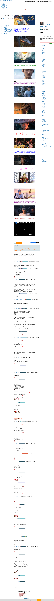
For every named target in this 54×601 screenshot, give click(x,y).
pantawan (43, 70)
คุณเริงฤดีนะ (20, 250)
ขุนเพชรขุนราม (44, 71)
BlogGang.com (44, 162)
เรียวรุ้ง (43, 84)
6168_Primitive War (4, 33)
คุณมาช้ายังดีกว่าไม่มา (33, 249)
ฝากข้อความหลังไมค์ (44, 26)
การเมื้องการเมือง (4, 3)
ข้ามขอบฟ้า (43, 64)
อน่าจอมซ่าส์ (43, 112)
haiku (42, 78)
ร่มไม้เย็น (43, 48)
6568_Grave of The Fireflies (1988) (7, 30)
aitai (42, 61)
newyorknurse (43, 83)
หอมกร (16, 581)
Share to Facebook (33, 242)
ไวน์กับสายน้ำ (17, 308)
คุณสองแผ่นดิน (16, 249)
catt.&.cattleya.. (44, 52)
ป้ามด (42, 159)
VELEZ (43, 117)
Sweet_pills (17, 372)
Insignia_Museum (44, 116)
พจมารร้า (43, 53)
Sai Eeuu (43, 93)
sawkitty (43, 115)
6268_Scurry (4, 32)
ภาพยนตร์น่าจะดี (4, 5)
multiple (43, 137)
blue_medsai (43, 114)
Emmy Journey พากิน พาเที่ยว (19, 299)
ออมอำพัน (43, 85)
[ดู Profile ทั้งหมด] (48, 24)
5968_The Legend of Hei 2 (5, 34)
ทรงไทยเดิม (43, 97)
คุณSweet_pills (25, 249)
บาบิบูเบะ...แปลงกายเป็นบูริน (45, 98)
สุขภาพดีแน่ (3, 6)
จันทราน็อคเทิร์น (18, 261)
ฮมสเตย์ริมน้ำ (18, 349)
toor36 (18, 357)
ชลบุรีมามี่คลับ (43, 76)
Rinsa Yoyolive (44, 73)
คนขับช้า (43, 66)
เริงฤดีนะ (17, 421)
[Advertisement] (46, 153)
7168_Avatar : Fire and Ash (5, 26)
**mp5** (43, 82)
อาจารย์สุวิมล (17, 293)
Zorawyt (43, 134)
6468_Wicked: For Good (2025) (6, 31)
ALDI (42, 105)
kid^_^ (42, 135)
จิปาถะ (3, 8)
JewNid (43, 67)
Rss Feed (42, 27)
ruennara (43, 101)
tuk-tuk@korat (17, 337)
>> (12, 15)
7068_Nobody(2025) (5, 27)
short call (43, 131)
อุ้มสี (42, 49)
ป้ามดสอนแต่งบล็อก (44, 161)
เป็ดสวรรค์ (43, 100)
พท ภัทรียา (43, 58)
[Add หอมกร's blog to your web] (47, 146)
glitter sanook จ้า (44, 160)
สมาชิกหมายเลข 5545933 (45, 108)
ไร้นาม (42, 132)
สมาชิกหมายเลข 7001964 (45, 126)
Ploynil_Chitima (44, 99)
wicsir (42, 51)
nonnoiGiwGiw (18, 536)
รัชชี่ (42, 54)
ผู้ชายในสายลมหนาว (44, 120)
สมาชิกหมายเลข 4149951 (45, 113)
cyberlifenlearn (44, 139)
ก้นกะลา (43, 94)
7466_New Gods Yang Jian (6, 21)
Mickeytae (43, 144)
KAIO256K (43, 140)
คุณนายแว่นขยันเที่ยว (20, 249)
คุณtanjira (29, 249)
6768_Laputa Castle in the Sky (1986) (7, 29)
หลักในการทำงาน (4, 7)
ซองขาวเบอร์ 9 (44, 90)
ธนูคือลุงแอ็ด (43, 110)
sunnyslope (43, 45)
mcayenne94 (43, 107)
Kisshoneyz (43, 103)
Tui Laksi (43, 80)
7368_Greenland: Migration (5, 25)
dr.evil (42, 102)
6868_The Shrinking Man (5, 28)
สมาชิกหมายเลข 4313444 (45, 138)
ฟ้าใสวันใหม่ (43, 104)
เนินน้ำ (43, 89)
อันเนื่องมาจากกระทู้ (4, 9)
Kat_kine (43, 109)
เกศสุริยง (43, 60)
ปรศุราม (43, 111)
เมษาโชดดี (43, 95)
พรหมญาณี (43, 77)
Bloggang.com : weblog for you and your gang (6, 0)
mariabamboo (43, 91)
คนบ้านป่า (43, 81)
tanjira (16, 518)
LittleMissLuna (44, 121)
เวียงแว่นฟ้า (43, 75)
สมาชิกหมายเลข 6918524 (45, 124)
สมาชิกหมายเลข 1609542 (45, 130)
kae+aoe (43, 74)
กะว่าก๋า (17, 279)
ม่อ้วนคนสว (43, 63)
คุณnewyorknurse (16, 250)
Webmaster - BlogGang (45, 145)
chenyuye (43, 50)
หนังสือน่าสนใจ (4, 4)
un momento (43, 123)
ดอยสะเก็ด (43, 72)
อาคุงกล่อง (43, 65)
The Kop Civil (17, 268)
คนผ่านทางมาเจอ (44, 59)
